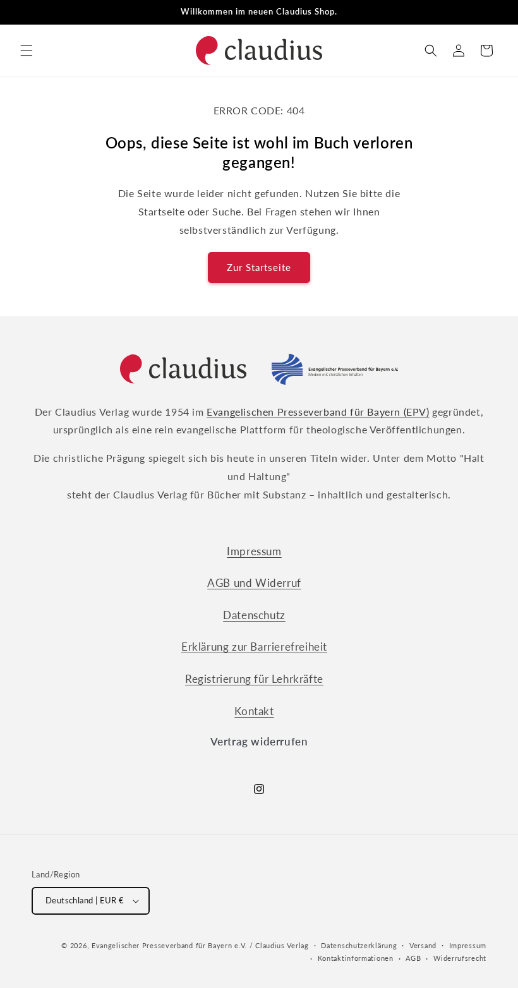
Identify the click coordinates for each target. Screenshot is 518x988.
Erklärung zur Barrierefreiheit (254, 646)
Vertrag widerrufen (259, 741)
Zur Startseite (259, 267)
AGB (413, 958)
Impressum (254, 551)
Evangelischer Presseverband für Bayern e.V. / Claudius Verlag (200, 945)
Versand (423, 945)
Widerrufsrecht (459, 958)
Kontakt (254, 711)
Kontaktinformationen (356, 958)
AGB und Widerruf (254, 582)
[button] (26, 50)
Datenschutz (254, 615)
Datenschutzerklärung (359, 945)
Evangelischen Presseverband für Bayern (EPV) (318, 412)
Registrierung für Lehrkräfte (254, 678)
